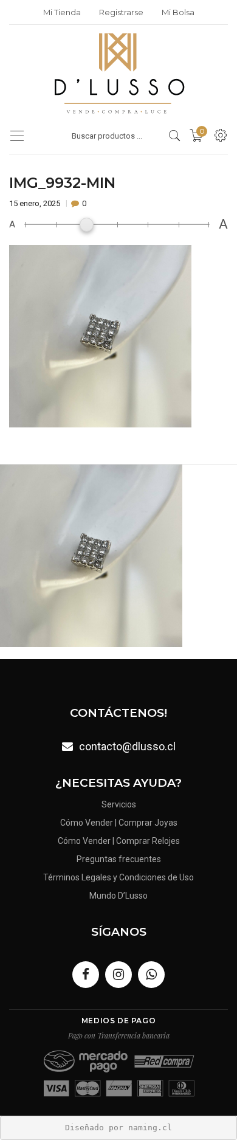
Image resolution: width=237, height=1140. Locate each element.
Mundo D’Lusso (118, 895)
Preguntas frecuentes (119, 859)
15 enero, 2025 (35, 203)
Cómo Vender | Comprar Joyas (118, 822)
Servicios (118, 804)
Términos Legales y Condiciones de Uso (118, 877)
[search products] (175, 135)
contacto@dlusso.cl (127, 746)
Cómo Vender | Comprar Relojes (119, 841)
